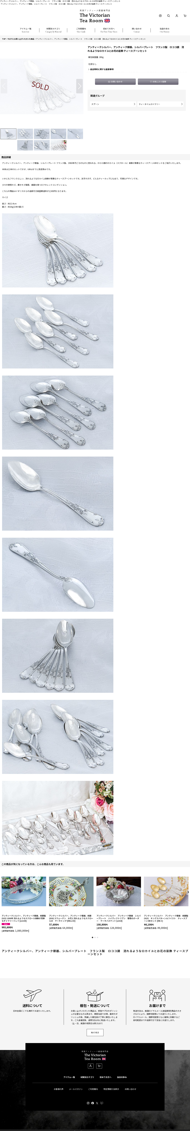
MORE (95, 1032)
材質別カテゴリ (87, 1077)
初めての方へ (105, 1077)
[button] (25, 28)
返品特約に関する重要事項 (101, 69)
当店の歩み (122, 1077)
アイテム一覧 (69, 1077)
